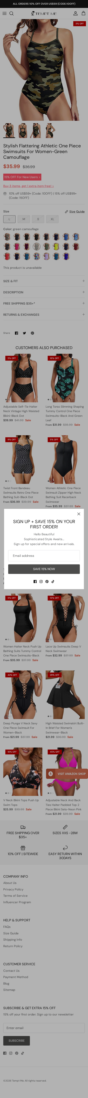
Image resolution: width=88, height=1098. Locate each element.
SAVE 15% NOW (44, 569)
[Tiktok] (52, 581)
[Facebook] (35, 581)
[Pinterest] (47, 581)
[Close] (78, 513)
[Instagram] (41, 581)
